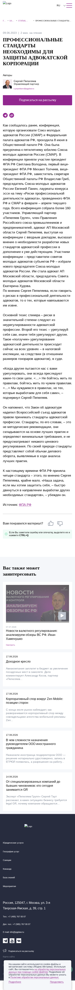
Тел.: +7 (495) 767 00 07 (14, 916)
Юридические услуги (13, 843)
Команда (7, 869)
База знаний (9, 877)
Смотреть (10, 645)
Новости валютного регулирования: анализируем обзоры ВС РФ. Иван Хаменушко (31, 634)
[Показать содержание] (69, 5)
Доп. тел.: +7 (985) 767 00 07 (16, 924)
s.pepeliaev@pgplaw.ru (24, 89)
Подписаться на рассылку (37, 100)
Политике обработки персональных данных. (34, 977)
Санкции (7, 860)
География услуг (11, 851)
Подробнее (15, 982)
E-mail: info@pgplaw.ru (13, 932)
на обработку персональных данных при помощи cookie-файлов (37, 970)
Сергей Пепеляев (25, 81)
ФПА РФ (25, 505)
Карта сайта (9, 956)
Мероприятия (9, 886)
